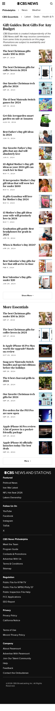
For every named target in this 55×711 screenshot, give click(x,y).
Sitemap (7, 568)
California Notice (11, 620)
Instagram (8, 521)
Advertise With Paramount (16, 653)
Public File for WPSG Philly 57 (18, 587)
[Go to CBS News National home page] (27, 3)
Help (5, 663)
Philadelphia (8, 10)
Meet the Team (10, 544)
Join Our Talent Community (17, 658)
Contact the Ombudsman (16, 673)
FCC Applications (12, 597)
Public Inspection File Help (16, 592)
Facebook (8, 516)
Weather (36, 10)
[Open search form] (51, 3)
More (26, 461)
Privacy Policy (10, 615)
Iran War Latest (10, 488)
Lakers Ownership (12, 497)
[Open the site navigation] (9, 3)
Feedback (8, 668)
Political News (10, 483)
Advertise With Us (12, 559)
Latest (28, 16)
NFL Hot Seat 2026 (12, 493)
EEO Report (9, 602)
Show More (27, 295)
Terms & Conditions (13, 564)
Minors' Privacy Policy (14, 635)
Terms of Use (9, 630)
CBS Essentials (10, 16)
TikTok (6, 526)
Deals (36, 16)
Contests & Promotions (14, 554)
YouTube (7, 511)
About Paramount (12, 648)
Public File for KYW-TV (14, 582)
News (25, 10)
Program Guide (10, 549)
